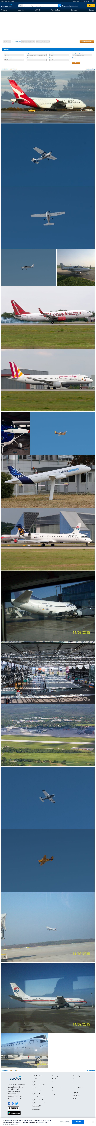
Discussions (76, 1085)
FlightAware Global (37, 1100)
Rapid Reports (36, 1088)
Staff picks (30, 58)
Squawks (75, 1082)
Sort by (51, 53)
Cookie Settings (64, 1121)
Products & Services (38, 1076)
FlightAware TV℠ (37, 1106)
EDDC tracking (90, 69)
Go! (76, 62)
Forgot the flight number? (70, 6)
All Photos (16, 42)
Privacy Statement (12, 1124)
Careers (54, 1082)
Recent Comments (28, 42)
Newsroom (55, 1091)
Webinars (55, 1097)
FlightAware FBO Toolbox (39, 1103)
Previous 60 (5, 69)
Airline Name (8, 58)
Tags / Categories (77, 53)
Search (74, 58)
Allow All (78, 1121)
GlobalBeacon (36, 1109)
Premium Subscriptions (38, 1097)
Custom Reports (36, 1091)
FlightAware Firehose (38, 1082)
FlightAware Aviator (37, 1094)
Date (50, 58)
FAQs (74, 1098)
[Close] (93, 1122)
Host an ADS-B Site (78, 1088)
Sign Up (90, 5)
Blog (53, 1094)
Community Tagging (43, 42)
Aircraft (6, 53)
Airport (29, 53)
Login (13, 1)
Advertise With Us (57, 1088)
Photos (75, 1079)
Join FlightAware (5, 1)
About (54, 1079)
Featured (7, 42)
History (54, 1085)
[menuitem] (3, 10)
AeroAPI (34, 1079)
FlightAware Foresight (38, 1085)
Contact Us (76, 1095)
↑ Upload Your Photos (86, 41)
